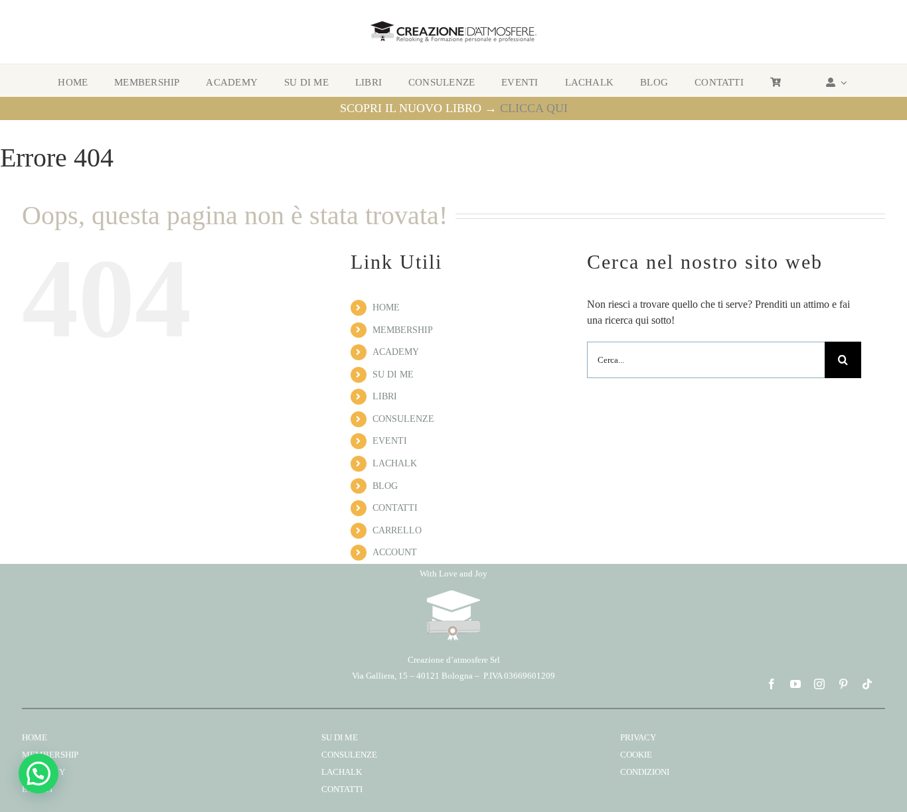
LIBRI (384, 396)
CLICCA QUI (534, 108)
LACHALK (394, 463)
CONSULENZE (403, 419)
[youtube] (795, 684)
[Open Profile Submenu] (842, 82)
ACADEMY (395, 352)
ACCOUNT (394, 552)
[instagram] (819, 684)
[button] (38, 773)
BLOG (385, 486)
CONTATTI (395, 508)
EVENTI (389, 441)
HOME (386, 307)
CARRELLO (397, 530)
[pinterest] (843, 684)
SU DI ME (393, 374)
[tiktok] (867, 684)
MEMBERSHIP (402, 330)
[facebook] (771, 684)
